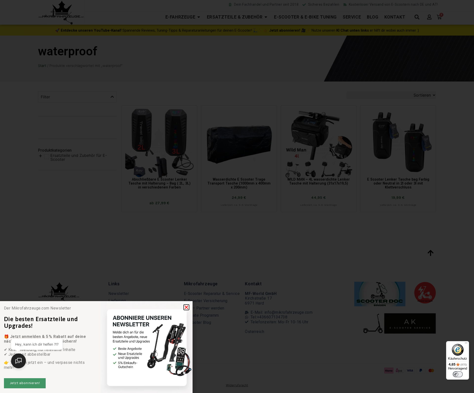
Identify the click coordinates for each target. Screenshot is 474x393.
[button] (186, 307)
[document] (237, 196)
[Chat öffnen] (18, 360)
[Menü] (466, 344)
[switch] (458, 374)
